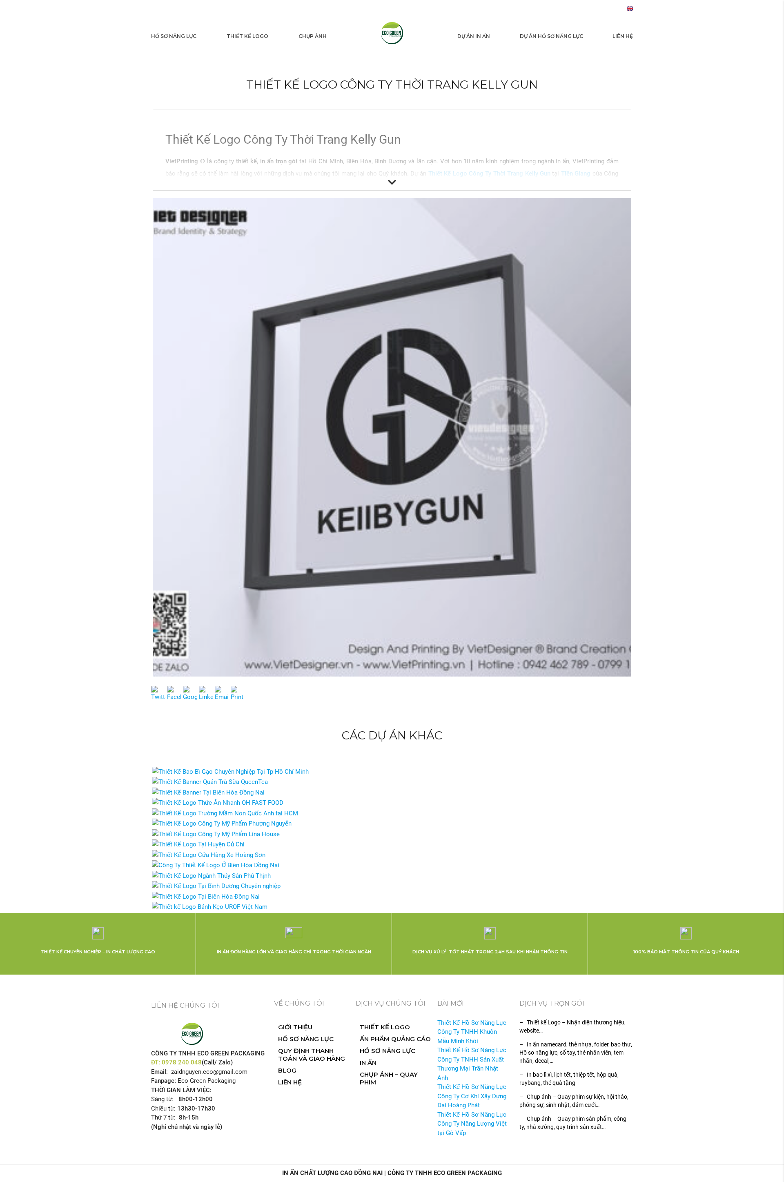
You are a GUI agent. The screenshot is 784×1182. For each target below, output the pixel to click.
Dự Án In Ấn (473, 36)
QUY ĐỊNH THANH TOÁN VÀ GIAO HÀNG (311, 1054)
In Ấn (368, 1062)
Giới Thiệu (295, 1027)
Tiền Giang (575, 173)
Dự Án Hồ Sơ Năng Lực (551, 36)
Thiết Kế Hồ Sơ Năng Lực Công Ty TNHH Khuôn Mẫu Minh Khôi (471, 1032)
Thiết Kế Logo (247, 36)
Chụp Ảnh (312, 36)
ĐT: (156, 1062)
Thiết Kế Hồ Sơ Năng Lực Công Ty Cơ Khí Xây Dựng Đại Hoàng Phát (471, 1096)
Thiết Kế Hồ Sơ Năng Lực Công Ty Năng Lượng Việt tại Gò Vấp (472, 1124)
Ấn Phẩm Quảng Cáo (395, 1039)
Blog (287, 1070)
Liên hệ (622, 36)
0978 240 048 (182, 1062)
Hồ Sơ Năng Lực (173, 36)
